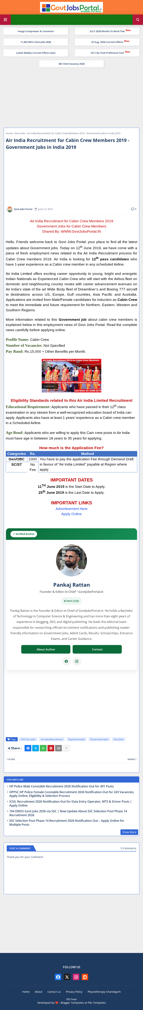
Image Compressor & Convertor (36, 31)
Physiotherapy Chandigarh (104, 991)
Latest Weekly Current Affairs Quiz (35, 52)
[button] (138, 19)
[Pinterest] (50, 748)
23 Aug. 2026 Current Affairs (107, 42)
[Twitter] (35, 748)
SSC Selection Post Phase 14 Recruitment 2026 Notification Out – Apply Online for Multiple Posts (66, 823)
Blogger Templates (72, 1002)
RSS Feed (71, 999)
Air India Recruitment (52, 739)
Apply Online (71, 514)
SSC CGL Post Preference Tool (107, 52)
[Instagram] (77, 661)
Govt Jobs (20, 133)
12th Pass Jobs (27, 739)
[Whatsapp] (43, 748)
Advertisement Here (72, 509)
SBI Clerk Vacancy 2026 (71, 63)
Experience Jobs (76, 739)
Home (9, 133)
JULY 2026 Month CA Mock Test (107, 31)
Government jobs (99, 739)
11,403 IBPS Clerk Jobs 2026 (35, 42)
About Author (46, 649)
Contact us (54, 991)
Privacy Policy (74, 991)
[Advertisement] (71, 97)
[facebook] (58, 977)
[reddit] (85, 977)
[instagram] (76, 977)
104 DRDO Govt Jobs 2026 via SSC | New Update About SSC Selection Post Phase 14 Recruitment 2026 (68, 813)
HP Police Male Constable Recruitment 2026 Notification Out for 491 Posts (61, 786)
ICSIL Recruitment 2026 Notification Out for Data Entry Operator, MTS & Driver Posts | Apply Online (70, 803)
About (38, 991)
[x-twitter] (67, 977)
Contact (97, 649)
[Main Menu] (5, 19)
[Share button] (66, 748)
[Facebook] (66, 661)
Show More (129, 832)
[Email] (58, 748)
